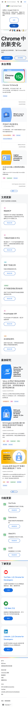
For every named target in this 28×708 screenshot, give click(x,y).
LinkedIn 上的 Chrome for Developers (10, 691)
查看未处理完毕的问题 (6, 666)
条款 (2, 700)
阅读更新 (14, 510)
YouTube (3, 689)
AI (4, 208)
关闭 (14, 20)
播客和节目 (4, 680)
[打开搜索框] (18, 2)
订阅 (8, 590)
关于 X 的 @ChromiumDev (7, 686)
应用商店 (6, 285)
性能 (5, 262)
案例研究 (3, 675)
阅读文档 (9, 223)
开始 (14, 25)
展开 (14, 191)
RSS (2, 694)
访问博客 (20, 58)
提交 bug (3, 663)
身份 (5, 336)
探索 (8, 618)
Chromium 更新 (5, 672)
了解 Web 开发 (9, 608)
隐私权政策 (7, 700)
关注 (8, 649)
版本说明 (7, 58)
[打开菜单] (2, 2)
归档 (2, 677)
